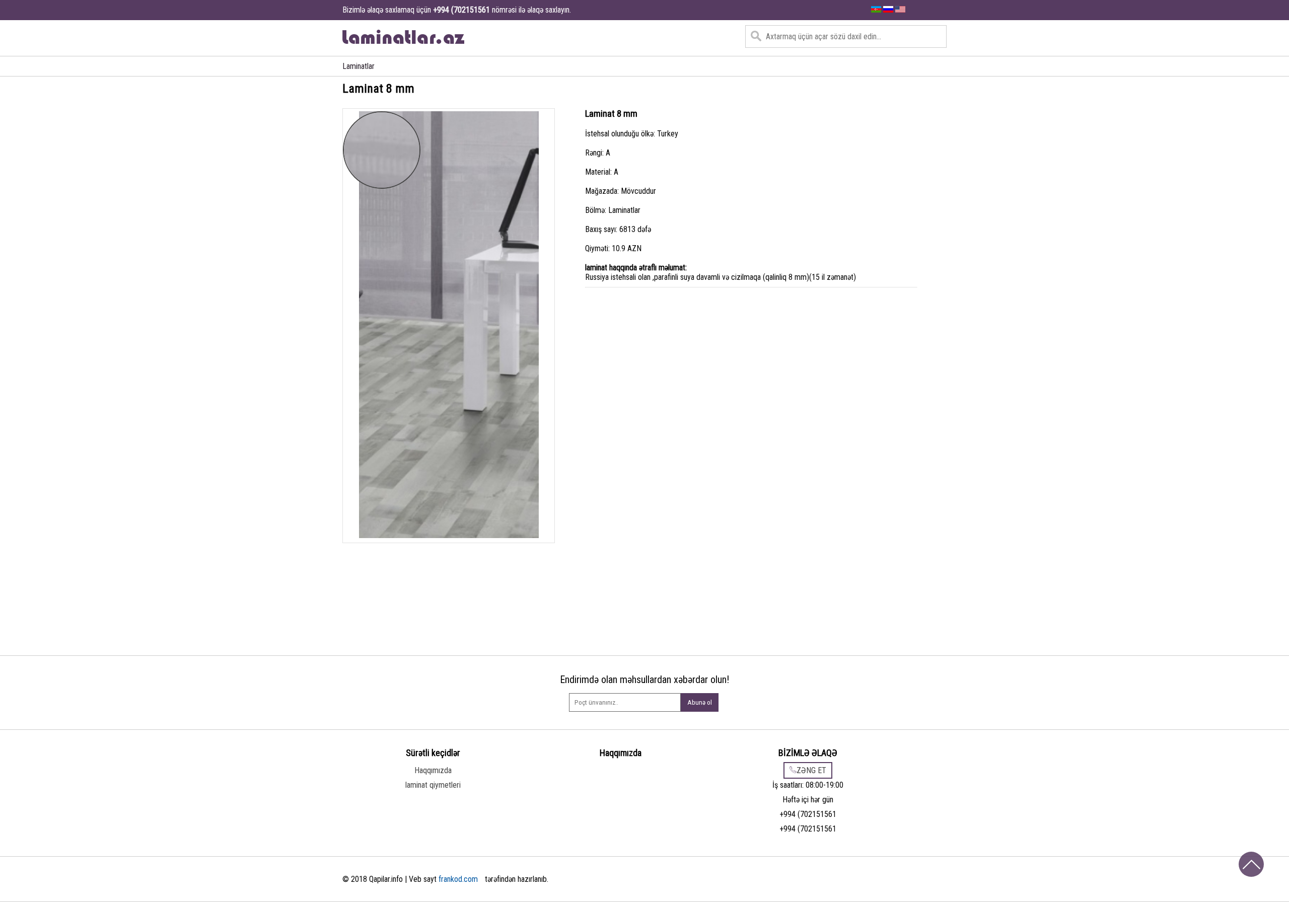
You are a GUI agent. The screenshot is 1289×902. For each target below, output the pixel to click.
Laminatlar (358, 66)
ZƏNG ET (811, 770)
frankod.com (458, 879)
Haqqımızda (433, 770)
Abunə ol (699, 702)
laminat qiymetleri (433, 785)
